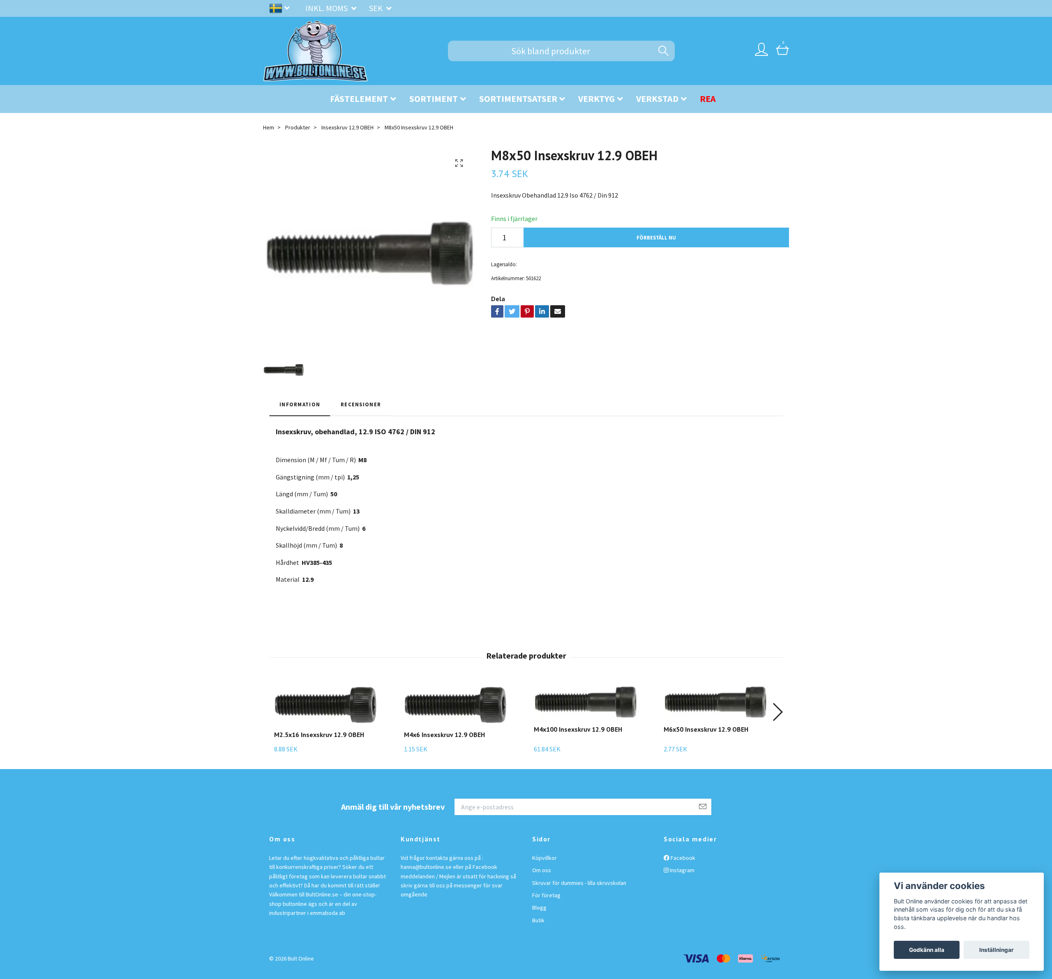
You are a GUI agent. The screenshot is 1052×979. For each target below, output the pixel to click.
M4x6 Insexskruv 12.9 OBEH (444, 734)
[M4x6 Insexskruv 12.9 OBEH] (455, 704)
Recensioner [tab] (361, 404)
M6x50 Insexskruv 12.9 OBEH (706, 729)
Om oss (541, 870)
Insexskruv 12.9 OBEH (347, 127)
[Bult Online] (315, 51)
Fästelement (359, 98)
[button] (777, 712)
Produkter (297, 127)
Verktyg (596, 98)
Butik (538, 920)
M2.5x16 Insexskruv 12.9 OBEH (319, 734)
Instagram (681, 870)
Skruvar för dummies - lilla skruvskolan (579, 883)
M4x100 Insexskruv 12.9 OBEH (578, 729)
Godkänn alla (926, 950)
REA (708, 98)
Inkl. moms (327, 8)
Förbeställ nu (656, 237)
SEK (376, 8)
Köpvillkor (544, 858)
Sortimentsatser (518, 98)
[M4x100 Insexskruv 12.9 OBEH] (585, 702)
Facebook (682, 858)
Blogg (539, 907)
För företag (546, 895)
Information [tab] (299, 404)
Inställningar (996, 950)
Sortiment (433, 98)
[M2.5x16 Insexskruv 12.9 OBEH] (325, 704)
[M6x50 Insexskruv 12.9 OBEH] (715, 702)
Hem (268, 127)
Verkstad (657, 98)
